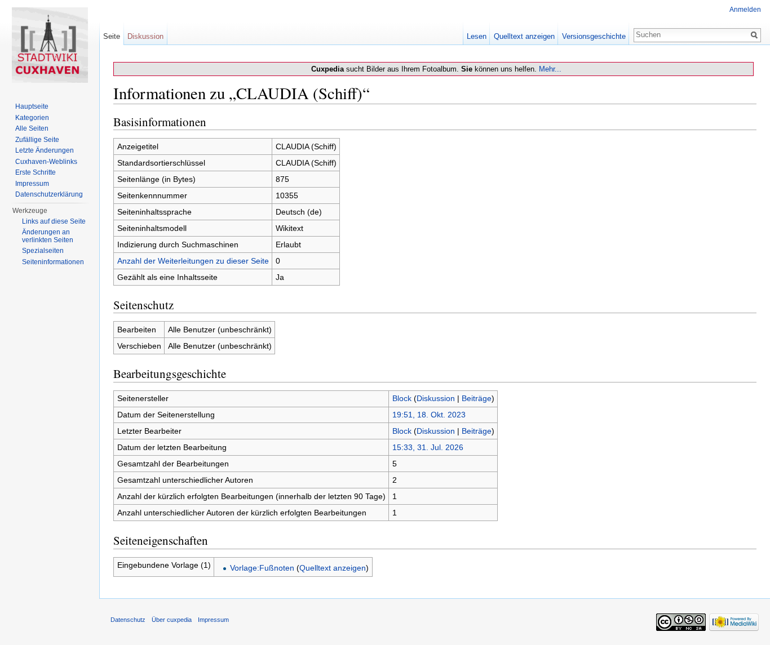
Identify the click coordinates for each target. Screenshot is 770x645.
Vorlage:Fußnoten (262, 567)
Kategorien (32, 118)
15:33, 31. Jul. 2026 (427, 447)
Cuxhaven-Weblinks (46, 162)
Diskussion (436, 398)
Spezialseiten (43, 251)
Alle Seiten (31, 128)
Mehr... (550, 69)
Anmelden (745, 10)
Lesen (476, 36)
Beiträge (477, 398)
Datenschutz (127, 619)
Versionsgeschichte (594, 36)
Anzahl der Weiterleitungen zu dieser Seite (193, 260)
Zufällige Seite (37, 140)
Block (401, 398)
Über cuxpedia (172, 619)
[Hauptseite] (50, 45)
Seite (111, 36)
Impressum (32, 184)
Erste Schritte (35, 172)
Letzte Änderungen (44, 150)
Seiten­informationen (53, 262)
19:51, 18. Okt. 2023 (429, 414)
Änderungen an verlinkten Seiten (47, 236)
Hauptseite (31, 106)
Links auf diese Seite (54, 221)
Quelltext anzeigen (332, 567)
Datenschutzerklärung (49, 194)
